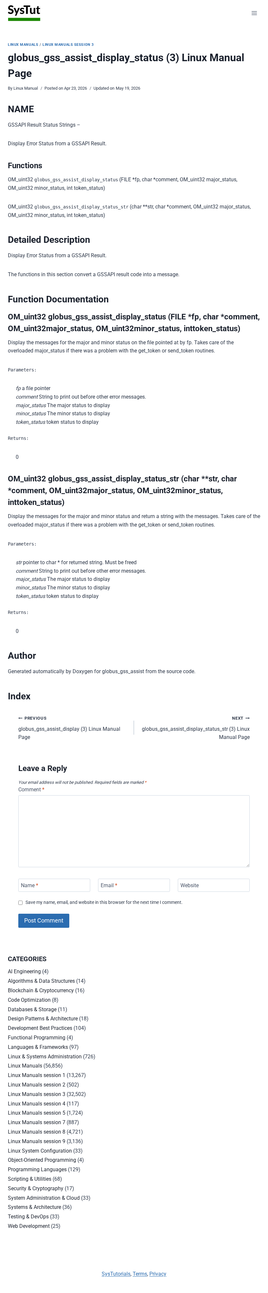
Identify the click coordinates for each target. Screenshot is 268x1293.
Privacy (157, 1274)
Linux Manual (25, 88)
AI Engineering (24, 971)
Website (189, 885)
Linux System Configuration (40, 1151)
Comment (31, 789)
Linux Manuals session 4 (36, 1104)
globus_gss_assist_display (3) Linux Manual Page (69, 728)
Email (109, 885)
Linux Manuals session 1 (36, 1075)
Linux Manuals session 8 (36, 1132)
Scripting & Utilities (29, 1179)
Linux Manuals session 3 (68, 45)
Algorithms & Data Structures (41, 981)
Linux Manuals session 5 (36, 1113)
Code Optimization (29, 1000)
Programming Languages (37, 1169)
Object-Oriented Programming (42, 1160)
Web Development (29, 1226)
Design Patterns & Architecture (43, 1018)
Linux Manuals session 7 (36, 1122)
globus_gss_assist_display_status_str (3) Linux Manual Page (196, 728)
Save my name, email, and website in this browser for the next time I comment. (104, 902)
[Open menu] (254, 13)
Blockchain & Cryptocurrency (41, 990)
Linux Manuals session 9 (36, 1141)
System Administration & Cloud (44, 1198)
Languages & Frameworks (38, 1047)
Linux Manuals (23, 45)
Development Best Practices (40, 1028)
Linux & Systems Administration (45, 1056)
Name (29, 885)
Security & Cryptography (35, 1188)
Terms (140, 1274)
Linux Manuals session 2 (36, 1085)
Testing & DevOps (28, 1216)
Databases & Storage (32, 1009)
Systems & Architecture (34, 1207)
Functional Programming (36, 1037)
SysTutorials (116, 1274)
